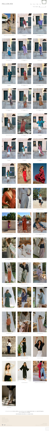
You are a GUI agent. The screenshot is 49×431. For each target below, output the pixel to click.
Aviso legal (3, 417)
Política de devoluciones (5, 419)
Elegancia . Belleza (24, 412)
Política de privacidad (5, 418)
